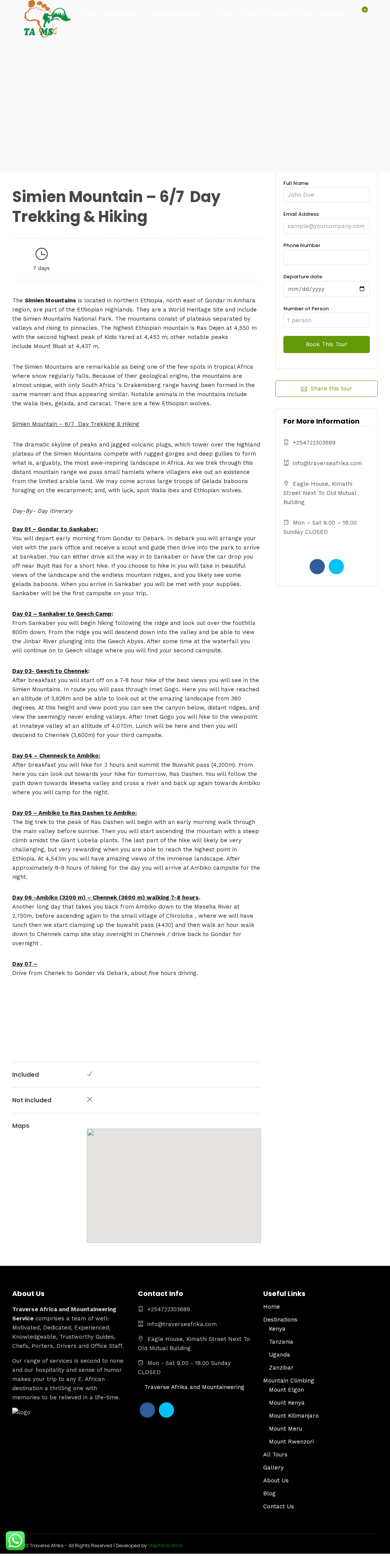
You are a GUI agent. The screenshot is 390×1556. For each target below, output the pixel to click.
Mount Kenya (287, 1402)
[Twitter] (336, 566)
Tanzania (281, 1341)
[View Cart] (360, 13)
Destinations (120, 14)
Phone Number (301, 245)
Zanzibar (281, 1367)
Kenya (277, 1328)
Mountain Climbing (175, 14)
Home (89, 14)
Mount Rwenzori (291, 1441)
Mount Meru (285, 1428)
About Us (280, 14)
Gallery (252, 14)
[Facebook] (317, 566)
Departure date (302, 276)
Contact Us (332, 14)
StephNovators (165, 1545)
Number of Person (306, 308)
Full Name (295, 183)
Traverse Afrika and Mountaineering (194, 1387)
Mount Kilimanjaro (294, 1415)
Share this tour (331, 388)
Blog (305, 14)
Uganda (279, 1354)
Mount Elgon (286, 1389)
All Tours (224, 14)
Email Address (301, 214)
